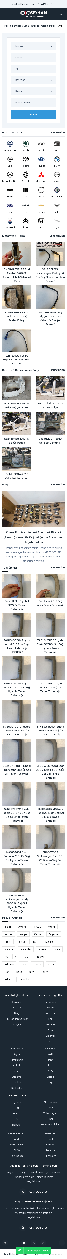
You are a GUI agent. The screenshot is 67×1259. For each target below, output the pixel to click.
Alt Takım (50, 1049)
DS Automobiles (50, 1125)
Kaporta (50, 1013)
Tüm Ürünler (9, 567)
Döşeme (17, 1077)
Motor (50, 1008)
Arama (33, 114)
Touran (41, 957)
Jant (50, 1060)
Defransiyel (16, 1049)
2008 (35, 942)
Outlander (25, 949)
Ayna (17, 1054)
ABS (50, 1071)
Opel (50, 1119)
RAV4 (37, 927)
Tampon (50, 1041)
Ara (60, 26)
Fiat (17, 1108)
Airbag (50, 1065)
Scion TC (9, 979)
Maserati (50, 1133)
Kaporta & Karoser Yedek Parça (20, 370)
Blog (5, 484)
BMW (17, 1150)
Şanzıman (50, 1002)
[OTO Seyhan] (5, 1243)
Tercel (45, 972)
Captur (38, 934)
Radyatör (16, 1088)
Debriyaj (17, 1082)
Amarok (22, 927)
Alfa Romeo (50, 1102)
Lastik (50, 1054)
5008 (8, 942)
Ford (50, 1108)
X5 (6, 957)
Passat (37, 964)
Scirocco (9, 964)
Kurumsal (17, 1002)
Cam (16, 1071)
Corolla (25, 979)
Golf (7, 972)
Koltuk (16, 1065)
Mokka (49, 942)
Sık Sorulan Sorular (17, 1019)
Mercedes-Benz (17, 1133)
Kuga (57, 949)
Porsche (50, 1150)
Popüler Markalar (12, 132)
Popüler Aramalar (12, 917)
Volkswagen (50, 1113)
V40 (27, 957)
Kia (17, 1119)
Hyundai (17, 1102)
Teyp (50, 1082)
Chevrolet (50, 1156)
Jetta (51, 964)
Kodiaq (9, 934)
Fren (50, 1030)
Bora (19, 972)
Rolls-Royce (17, 1156)
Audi (16, 1139)
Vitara (51, 927)
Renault (16, 1125)
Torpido (50, 1025)
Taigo (8, 927)
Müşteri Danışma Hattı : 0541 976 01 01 (33, 4)
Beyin (50, 1088)
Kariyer (17, 1008)
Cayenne (53, 934)
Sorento (42, 949)
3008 (21, 942)
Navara (9, 949)
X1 (16, 957)
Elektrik (50, 1036)
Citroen (50, 1145)
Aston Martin (16, 1145)
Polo (23, 964)
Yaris (31, 972)
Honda (17, 1113)
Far (50, 1019)
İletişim (17, 1025)
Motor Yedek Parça (13, 236)
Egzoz (50, 1077)
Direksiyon (17, 1060)
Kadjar (23, 934)
